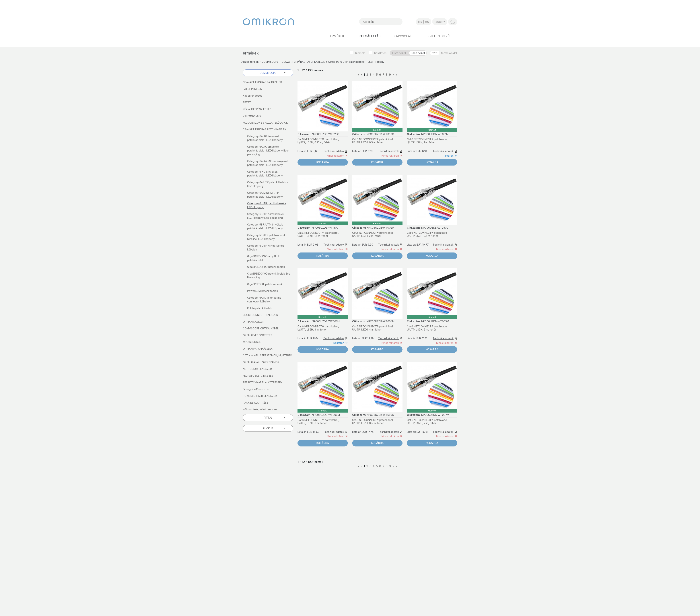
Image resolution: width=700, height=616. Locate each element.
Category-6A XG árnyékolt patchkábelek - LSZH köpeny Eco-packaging (268, 150)
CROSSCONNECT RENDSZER (260, 314)
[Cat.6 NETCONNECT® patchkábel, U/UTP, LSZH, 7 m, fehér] (432, 387)
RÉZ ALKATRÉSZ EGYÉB (257, 109)
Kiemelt (360, 53)
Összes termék (250, 61)
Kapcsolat (403, 36)
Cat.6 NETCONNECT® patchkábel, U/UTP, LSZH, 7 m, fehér (427, 421)
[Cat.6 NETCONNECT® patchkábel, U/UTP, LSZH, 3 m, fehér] (323, 293)
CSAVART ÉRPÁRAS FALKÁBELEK (262, 82)
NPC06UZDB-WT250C (434, 227)
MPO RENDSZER (252, 341)
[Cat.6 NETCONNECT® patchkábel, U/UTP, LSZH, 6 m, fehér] (323, 387)
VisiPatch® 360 (252, 115)
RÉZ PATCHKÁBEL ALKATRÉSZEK (262, 382)
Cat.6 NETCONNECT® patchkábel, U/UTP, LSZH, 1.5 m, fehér (318, 234)
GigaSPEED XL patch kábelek (265, 284)
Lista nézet (399, 53)
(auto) (438, 22)
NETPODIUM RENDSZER (257, 368)
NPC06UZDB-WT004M (380, 321)
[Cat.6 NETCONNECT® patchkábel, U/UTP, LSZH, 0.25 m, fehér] (323, 106)
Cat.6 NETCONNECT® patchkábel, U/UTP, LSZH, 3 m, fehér (318, 328)
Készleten (380, 53)
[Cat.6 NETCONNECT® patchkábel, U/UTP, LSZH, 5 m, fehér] (432, 293)
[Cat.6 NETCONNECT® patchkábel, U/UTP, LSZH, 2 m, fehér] (377, 200)
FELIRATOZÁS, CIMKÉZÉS (258, 375)
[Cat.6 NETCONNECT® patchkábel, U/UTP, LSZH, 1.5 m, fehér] (323, 200)
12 (433, 53)
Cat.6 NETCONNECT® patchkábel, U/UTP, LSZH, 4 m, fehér (373, 328)
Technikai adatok (333, 151)
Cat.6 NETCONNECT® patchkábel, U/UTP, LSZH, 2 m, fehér (373, 234)
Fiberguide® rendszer (256, 389)
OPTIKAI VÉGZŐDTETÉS (257, 335)
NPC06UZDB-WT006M (326, 414)
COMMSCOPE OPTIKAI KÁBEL (261, 328)
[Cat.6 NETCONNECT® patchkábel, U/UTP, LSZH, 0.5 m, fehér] (377, 106)
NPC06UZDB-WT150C (325, 227)
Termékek (336, 36)
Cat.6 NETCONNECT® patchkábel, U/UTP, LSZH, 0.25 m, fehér (318, 141)
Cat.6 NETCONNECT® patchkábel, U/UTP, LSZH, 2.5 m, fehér (427, 234)
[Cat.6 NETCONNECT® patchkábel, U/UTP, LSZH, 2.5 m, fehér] (432, 200)
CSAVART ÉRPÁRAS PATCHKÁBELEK (303, 61)
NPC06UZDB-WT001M (434, 134)
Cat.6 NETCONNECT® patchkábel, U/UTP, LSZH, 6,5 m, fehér (373, 421)
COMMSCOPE (270, 61)
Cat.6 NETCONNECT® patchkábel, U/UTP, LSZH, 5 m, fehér (427, 328)
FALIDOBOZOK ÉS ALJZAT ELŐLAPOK (265, 122)
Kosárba (322, 162)
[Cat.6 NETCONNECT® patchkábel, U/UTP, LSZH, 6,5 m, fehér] (377, 387)
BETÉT (247, 102)
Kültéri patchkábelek (259, 308)
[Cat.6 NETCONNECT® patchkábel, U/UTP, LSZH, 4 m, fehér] (377, 293)
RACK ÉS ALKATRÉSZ (255, 402)
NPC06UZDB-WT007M (435, 414)
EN (420, 22)
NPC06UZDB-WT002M (380, 227)
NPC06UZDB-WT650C (380, 414)
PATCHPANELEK (252, 88)
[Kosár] (452, 21)
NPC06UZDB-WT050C (380, 134)
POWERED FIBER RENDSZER (260, 395)
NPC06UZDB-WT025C (325, 134)
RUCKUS (268, 428)
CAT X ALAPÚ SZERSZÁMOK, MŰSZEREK (267, 355)
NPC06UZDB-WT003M (326, 321)
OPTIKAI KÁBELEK (253, 321)
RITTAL (268, 417)
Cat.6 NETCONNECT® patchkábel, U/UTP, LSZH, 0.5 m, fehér (373, 141)
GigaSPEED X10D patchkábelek (266, 266)
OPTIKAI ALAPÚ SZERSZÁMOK (261, 362)
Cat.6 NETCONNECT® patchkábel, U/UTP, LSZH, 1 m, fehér (427, 141)
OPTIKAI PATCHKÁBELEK (258, 348)
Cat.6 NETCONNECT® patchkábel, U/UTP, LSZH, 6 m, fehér (318, 421)
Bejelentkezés (439, 36)
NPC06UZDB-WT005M (435, 321)
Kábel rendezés (252, 95)
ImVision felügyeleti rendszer (260, 409)
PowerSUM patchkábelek (262, 290)
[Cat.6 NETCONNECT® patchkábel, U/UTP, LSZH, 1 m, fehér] (432, 106)
